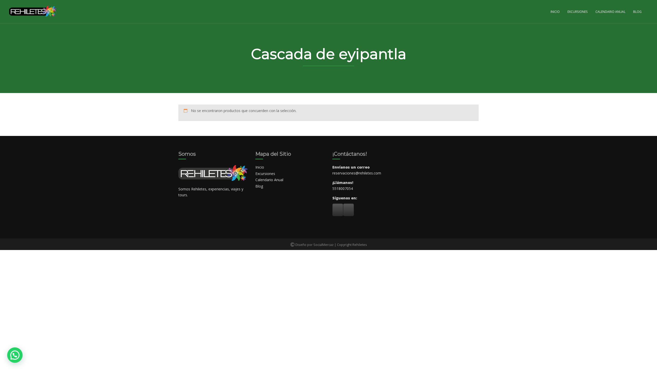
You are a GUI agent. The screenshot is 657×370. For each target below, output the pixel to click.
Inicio (555, 12)
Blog (637, 12)
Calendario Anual (610, 12)
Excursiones (577, 12)
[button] (15, 355)
